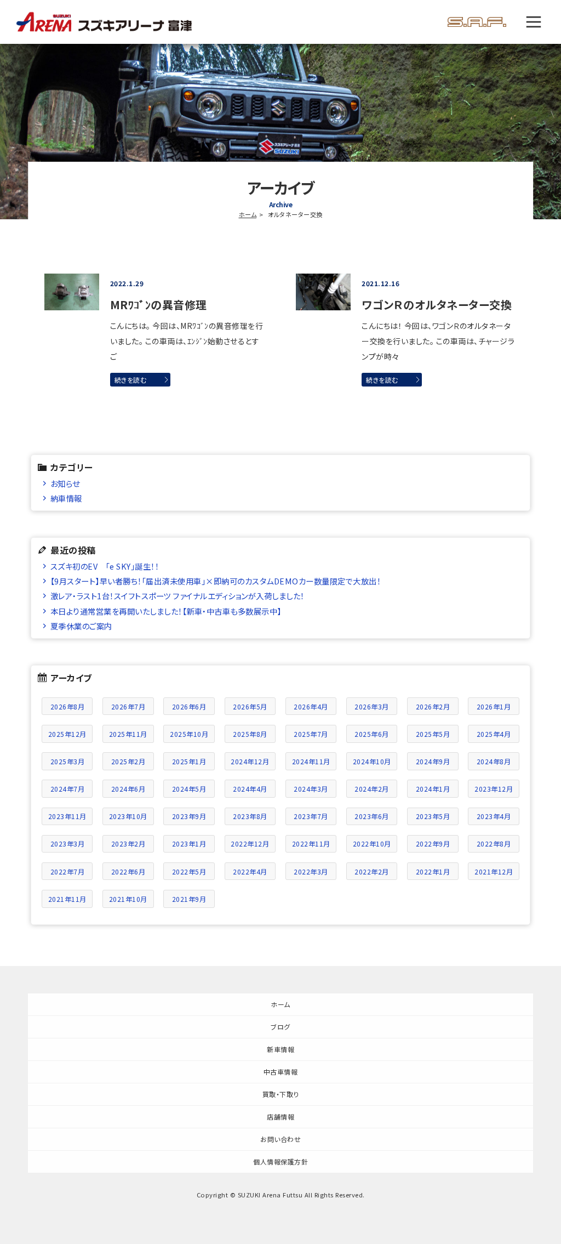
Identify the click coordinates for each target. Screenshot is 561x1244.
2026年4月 (311, 706)
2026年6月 (189, 706)
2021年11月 (67, 899)
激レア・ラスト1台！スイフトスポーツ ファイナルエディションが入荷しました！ (177, 595)
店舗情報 (280, 1116)
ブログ (280, 1026)
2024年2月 (371, 788)
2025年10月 (189, 734)
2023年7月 (311, 816)
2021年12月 (493, 871)
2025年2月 (128, 761)
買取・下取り (280, 1094)
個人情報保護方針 (280, 1161)
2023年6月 (371, 816)
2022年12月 (250, 843)
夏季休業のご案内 (81, 626)
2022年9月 (433, 843)
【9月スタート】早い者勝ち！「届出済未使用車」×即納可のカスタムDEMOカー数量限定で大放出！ (215, 581)
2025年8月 (250, 734)
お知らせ (65, 483)
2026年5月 (250, 706)
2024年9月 (433, 761)
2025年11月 (128, 734)
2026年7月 (128, 706)
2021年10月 (128, 899)
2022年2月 (371, 871)
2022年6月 (128, 871)
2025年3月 (67, 761)
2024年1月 (433, 788)
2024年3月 (311, 788)
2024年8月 (494, 761)
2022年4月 (250, 871)
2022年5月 (189, 871)
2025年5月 (433, 734)
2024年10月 (372, 761)
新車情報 (280, 1049)
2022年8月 (494, 843)
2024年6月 (128, 788)
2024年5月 (189, 788)
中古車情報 (281, 1071)
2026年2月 (433, 706)
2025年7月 (311, 734)
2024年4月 (250, 788)
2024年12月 (250, 761)
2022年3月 (311, 871)
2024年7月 (67, 788)
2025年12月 (67, 734)
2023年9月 (189, 816)
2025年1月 (189, 761)
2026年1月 (494, 706)
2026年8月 (67, 706)
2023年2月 (128, 843)
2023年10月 (128, 816)
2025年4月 (494, 734)
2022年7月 (67, 871)
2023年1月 (189, 843)
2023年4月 (494, 816)
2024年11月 (311, 761)
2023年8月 (250, 816)
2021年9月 (189, 899)
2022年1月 (433, 871)
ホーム (248, 214)
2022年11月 (311, 843)
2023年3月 (67, 843)
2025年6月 (371, 734)
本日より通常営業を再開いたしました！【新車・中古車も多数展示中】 (166, 611)
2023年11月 (67, 816)
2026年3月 (371, 706)
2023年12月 (493, 788)
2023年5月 (433, 816)
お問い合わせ (280, 1139)
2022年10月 (372, 843)
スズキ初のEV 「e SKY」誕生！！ (104, 566)
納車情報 (66, 498)
